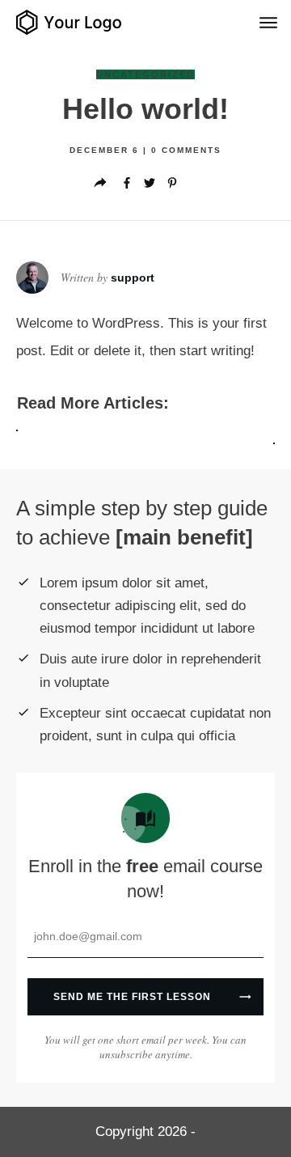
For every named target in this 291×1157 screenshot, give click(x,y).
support (132, 277)
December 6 (106, 150)
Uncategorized (145, 74)
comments (186, 150)
